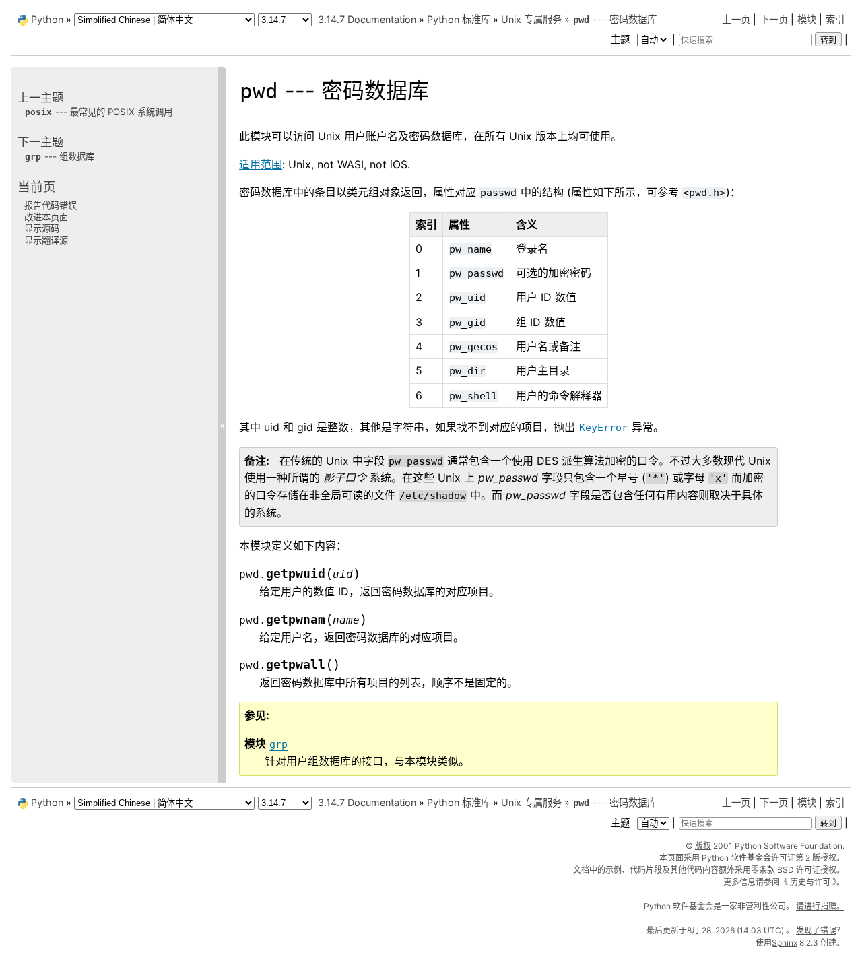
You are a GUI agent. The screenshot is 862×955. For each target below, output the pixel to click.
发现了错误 (816, 930)
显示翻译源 (46, 239)
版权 (703, 846)
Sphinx (784, 942)
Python (47, 19)
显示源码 (41, 228)
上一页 (736, 19)
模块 (806, 19)
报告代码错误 (50, 204)
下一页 (774, 19)
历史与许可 (810, 882)
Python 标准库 (458, 19)
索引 (835, 19)
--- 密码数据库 (615, 19)
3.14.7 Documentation (367, 19)
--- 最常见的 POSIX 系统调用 (98, 111)
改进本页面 (46, 216)
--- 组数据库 (59, 156)
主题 (621, 39)
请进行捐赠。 (820, 906)
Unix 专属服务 (531, 19)
